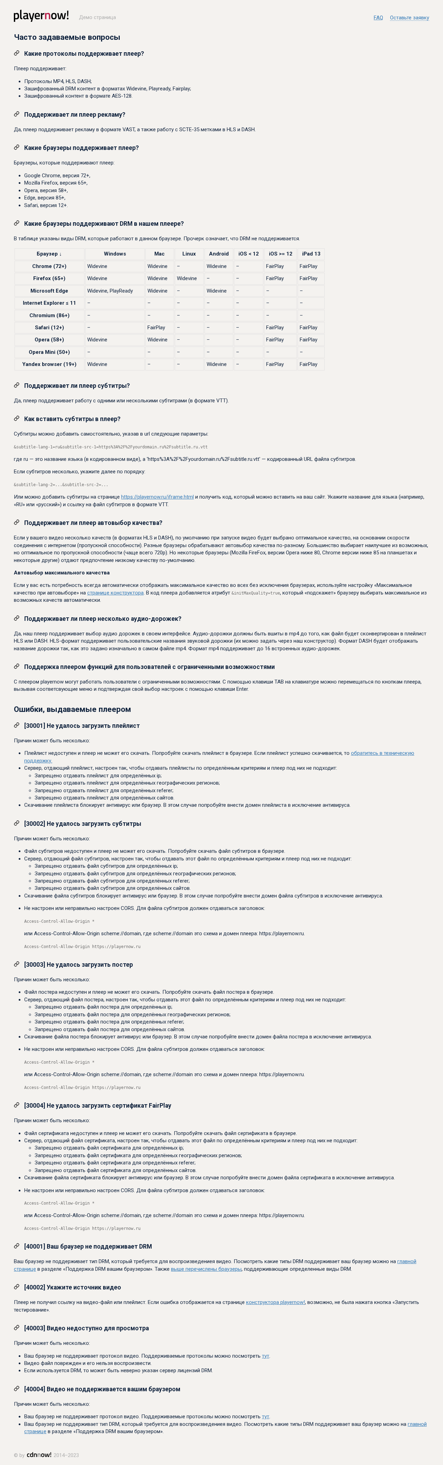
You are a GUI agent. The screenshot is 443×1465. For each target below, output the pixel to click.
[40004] (34, 1389)
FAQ (378, 17)
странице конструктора (115, 593)
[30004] (34, 1105)
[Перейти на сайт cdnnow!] (39, 1456)
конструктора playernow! (275, 1302)
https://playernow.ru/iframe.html (157, 497)
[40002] (34, 1287)
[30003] (34, 964)
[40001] (34, 1246)
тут (265, 1356)
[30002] (34, 823)
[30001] (34, 725)
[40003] (34, 1328)
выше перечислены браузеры (206, 1269)
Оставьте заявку (409, 18)
